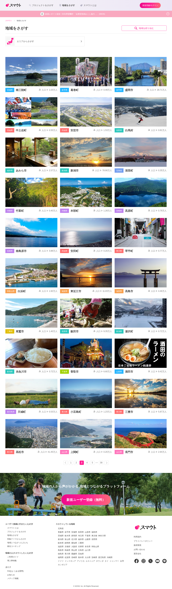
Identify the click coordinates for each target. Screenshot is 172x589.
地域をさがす (13, 535)
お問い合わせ (139, 549)
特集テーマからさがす (16, 539)
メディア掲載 (13, 578)
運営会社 (137, 554)
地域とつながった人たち (17, 543)
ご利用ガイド (13, 557)
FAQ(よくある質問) (15, 571)
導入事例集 (12, 561)
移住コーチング (13, 546)
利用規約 (137, 537)
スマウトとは (13, 528)
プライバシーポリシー (143, 541)
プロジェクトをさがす (16, 532)
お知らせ (11, 575)
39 (101, 463)
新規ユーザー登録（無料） (86, 499)
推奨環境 (137, 545)
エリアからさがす (25, 41)
